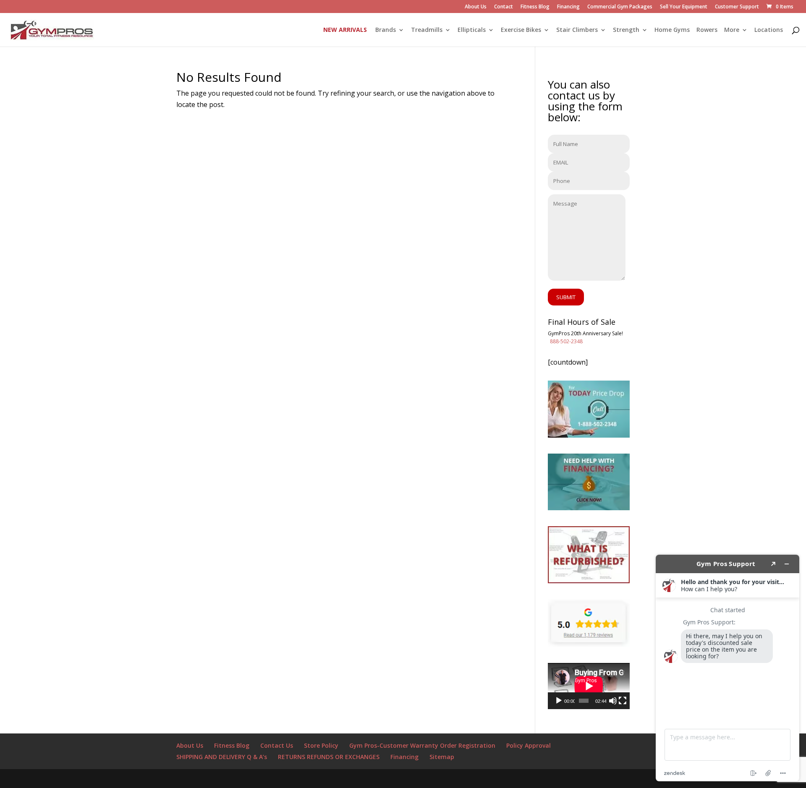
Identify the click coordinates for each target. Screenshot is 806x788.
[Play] (559, 701)
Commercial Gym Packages (619, 7)
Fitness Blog (535, 7)
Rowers (706, 30)
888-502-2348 (566, 341)
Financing (568, 7)
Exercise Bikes (521, 30)
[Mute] (613, 701)
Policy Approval (528, 745)
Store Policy (321, 745)
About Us (476, 7)
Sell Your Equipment (683, 7)
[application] (589, 686)
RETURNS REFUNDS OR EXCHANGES (328, 757)
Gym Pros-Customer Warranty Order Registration (422, 745)
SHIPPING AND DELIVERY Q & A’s (221, 757)
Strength (626, 30)
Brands (385, 30)
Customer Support (737, 7)
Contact (503, 7)
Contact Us (276, 745)
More (731, 30)
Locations (768, 30)
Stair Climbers (577, 30)
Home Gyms (672, 30)
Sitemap (441, 757)
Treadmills (426, 30)
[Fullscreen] (622, 701)
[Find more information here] (727, 668)
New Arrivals (345, 30)
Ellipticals (472, 30)
